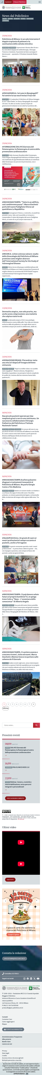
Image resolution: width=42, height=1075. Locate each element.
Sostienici (8, 2)
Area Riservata (8, 1067)
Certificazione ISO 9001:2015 (11, 1063)
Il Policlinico (19, 2)
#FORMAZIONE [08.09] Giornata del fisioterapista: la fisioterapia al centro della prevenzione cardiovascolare (21, 149)
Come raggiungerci (8, 1022)
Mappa (4, 1024)
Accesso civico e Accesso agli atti (12, 1058)
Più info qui (21, 819)
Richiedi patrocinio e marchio (11, 1060)
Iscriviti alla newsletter (14, 1029)
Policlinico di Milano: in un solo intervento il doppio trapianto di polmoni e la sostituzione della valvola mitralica (21, 41)
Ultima (5, 708)
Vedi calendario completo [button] (15, 798)
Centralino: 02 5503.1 (11, 974)
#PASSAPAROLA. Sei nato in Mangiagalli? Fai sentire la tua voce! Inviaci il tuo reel (20, 94)
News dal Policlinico (15, 16)
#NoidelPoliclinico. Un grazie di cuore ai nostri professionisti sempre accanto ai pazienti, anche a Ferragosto (19, 540)
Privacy (4, 1051)
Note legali (5, 1053)
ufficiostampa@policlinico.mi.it (14, 958)
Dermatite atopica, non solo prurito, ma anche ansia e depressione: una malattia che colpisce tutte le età (19, 313)
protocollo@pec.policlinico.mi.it (12, 1008)
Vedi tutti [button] (10, 879)
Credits (4, 1055)
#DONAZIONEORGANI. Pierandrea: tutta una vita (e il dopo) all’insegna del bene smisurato (19, 362)
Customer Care (7, 1019)
